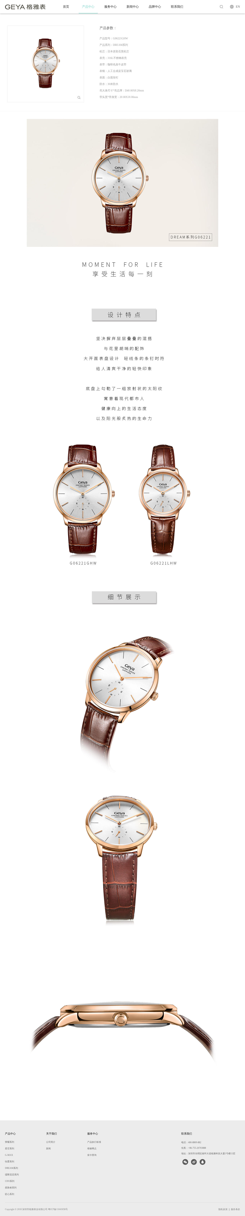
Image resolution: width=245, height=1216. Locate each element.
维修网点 (91, 1148)
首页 (66, 6)
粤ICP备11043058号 (58, 1209)
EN (238, 6)
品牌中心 (155, 6)
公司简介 (50, 1142)
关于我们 (51, 1133)
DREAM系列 (11, 1168)
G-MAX (9, 1155)
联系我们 (177, 6)
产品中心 (88, 6)
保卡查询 (91, 1155)
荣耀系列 (9, 1142)
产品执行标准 (94, 1142)
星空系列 (9, 1148)
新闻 (48, 1148)
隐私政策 (223, 1209)
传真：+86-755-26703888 (193, 1148)
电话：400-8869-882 (191, 1142)
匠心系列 (9, 1194)
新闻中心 (133, 6)
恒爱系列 (9, 1161)
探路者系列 (10, 1187)
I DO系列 (9, 1181)
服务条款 (235, 1209)
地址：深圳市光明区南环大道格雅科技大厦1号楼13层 (208, 1153)
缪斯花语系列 (12, 1174)
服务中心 (110, 6)
